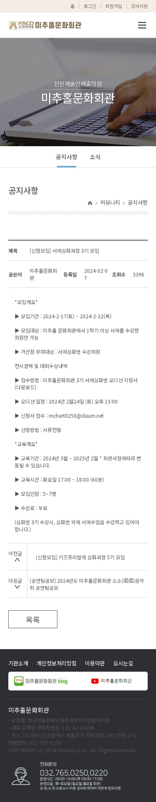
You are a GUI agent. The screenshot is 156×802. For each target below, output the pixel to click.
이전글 (15, 553)
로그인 (90, 6)
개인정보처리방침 (57, 663)
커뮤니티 (110, 202)
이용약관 (95, 663)
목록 (33, 619)
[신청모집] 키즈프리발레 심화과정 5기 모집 (80, 557)
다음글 (15, 580)
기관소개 (18, 663)
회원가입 (113, 6)
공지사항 (66, 156)
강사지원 (139, 6)
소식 (95, 156)
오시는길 (123, 663)
